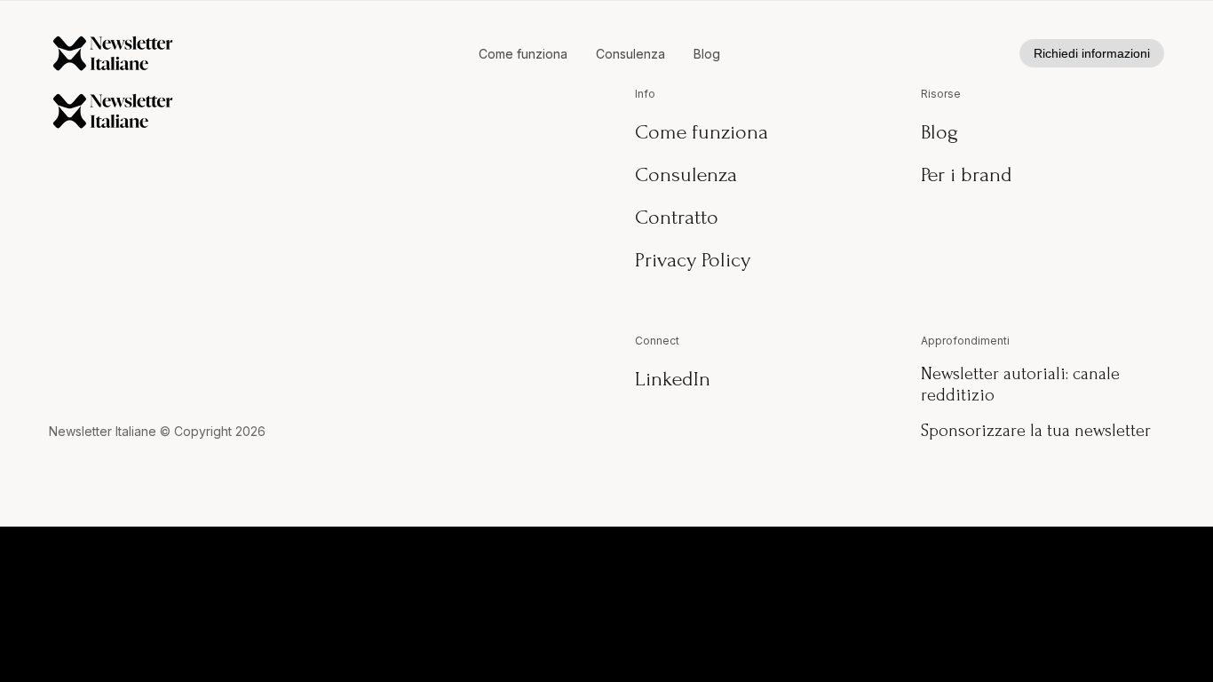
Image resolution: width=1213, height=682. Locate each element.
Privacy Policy (692, 260)
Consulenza (630, 53)
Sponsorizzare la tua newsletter (1036, 430)
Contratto (676, 217)
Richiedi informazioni (1092, 53)
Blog (707, 53)
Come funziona (523, 53)
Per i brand (966, 174)
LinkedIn (672, 379)
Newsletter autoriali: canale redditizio (1020, 384)
